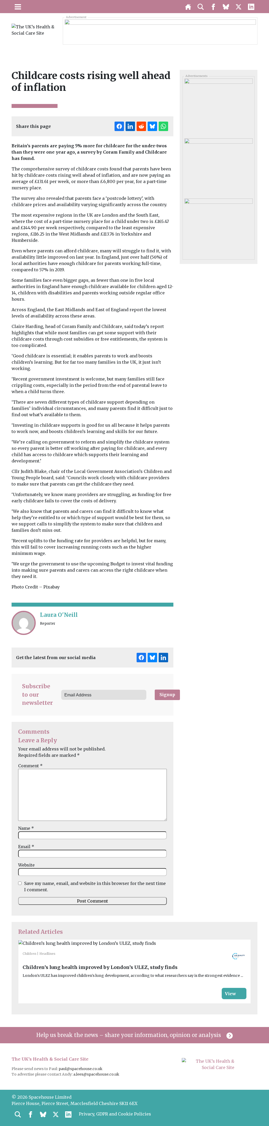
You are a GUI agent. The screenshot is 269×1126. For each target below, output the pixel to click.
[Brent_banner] (160, 30)
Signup (167, 694)
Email (26, 846)
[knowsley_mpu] (218, 106)
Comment (30, 765)
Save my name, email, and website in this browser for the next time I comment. (95, 886)
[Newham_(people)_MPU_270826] (218, 226)
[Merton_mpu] (218, 166)
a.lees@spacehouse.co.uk (96, 1074)
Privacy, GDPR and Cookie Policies (115, 1114)
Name (26, 828)
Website (26, 865)
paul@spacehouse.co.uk (81, 1068)
